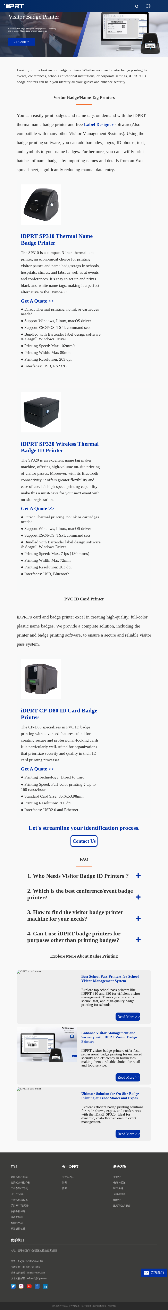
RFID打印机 (17, 1194)
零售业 (117, 1176)
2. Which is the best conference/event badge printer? (80, 894)
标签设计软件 (18, 1228)
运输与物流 (119, 1194)
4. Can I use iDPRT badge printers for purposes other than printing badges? (73, 936)
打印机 (59, 1306)
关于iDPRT (68, 1176)
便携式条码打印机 (20, 1182)
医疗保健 (118, 1188)
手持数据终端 (18, 1211)
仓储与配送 (119, 1182)
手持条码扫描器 (19, 1199)
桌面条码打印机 (19, 1176)
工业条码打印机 (19, 1188)
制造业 (117, 1199)
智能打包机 (17, 1222)
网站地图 (112, 1306)
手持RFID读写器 (20, 1205)
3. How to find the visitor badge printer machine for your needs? (75, 915)
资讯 (64, 1182)
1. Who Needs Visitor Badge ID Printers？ (78, 876)
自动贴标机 (17, 1217)
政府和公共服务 (122, 1205)
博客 (64, 1188)
